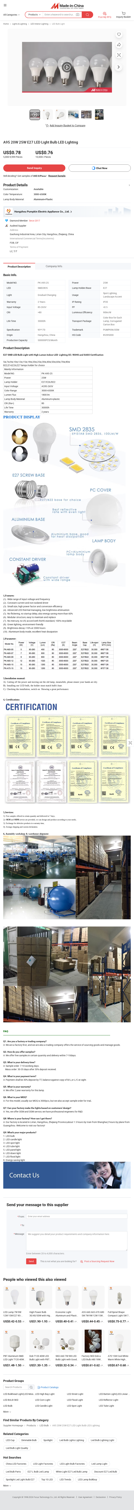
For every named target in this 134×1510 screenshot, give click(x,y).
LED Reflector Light (108, 1399)
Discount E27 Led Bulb (105, 1471)
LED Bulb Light (58, 23)
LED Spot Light (74, 1405)
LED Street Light (75, 1393)
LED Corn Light (42, 1399)
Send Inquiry (34, 168)
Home (6, 23)
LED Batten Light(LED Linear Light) (115, 1393)
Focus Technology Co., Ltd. (46, 1497)
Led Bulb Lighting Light (102, 1440)
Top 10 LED (47, 1479)
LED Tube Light (106, 1405)
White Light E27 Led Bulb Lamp (71, 1471)
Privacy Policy (115, 1497)
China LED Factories (16, 1463)
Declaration (101, 1497)
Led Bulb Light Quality (17, 1448)
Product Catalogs (49, 1387)
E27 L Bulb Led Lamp (38, 1471)
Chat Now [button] (101, 168)
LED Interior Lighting (39, 23)
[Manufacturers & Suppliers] (67, 5)
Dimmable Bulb (29, 1440)
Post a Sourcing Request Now (97, 1261)
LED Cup (10, 1440)
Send (31, 1261)
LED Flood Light (75, 1399)
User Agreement (85, 1497)
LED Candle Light (43, 1405)
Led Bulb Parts (13, 1471)
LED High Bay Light (45, 1393)
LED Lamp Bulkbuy (87, 1479)
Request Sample (57, 175)
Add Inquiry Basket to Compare (67, 125)
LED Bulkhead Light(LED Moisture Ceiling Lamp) (19, 1393)
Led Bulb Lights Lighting (71, 1440)
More (6, 1485)
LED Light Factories (43, 1463)
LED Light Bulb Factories (72, 1463)
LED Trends (65, 1479)
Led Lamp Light (99, 1463)
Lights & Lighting (19, 23)
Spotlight (48, 1440)
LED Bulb (7, 1405)
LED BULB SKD (10, 1399)
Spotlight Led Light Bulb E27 (20, 1479)
